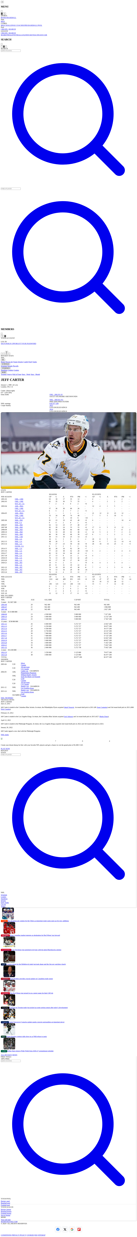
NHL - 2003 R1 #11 (56, 400)
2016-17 (4, 636)
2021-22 (4, 647)
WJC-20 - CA (19, 511)
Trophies (4, 374)
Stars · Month (35, 374)
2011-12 (4, 624)
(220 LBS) (8, 393)
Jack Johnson (68, 716)
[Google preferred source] (72, 1229)
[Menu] (2, 14)
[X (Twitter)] (65, 1229)
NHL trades (5, 735)
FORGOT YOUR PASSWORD (25, 343)
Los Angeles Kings (27, 688)
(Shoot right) (10, 391)
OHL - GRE (19, 499)
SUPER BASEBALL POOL (32, 25)
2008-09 (4, 614)
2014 (51, 409)
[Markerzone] (68, 348)
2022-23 (4, 652)
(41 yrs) (15, 385)
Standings (4, 370)
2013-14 (4, 629)
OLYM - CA (19, 546)
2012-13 (4, 626)
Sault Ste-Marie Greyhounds (30, 677)
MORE (4, 372)
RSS (36, 1235)
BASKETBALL (6, 35)
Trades (34, 362)
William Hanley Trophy (29, 675)
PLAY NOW (5, 749)
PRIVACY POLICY (19, 1235)
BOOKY (4, 18)
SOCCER (43, 35)
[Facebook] (58, 1229)
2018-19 (4, 640)
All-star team (25, 667)
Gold (22, 679)
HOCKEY (30, 35)
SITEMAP (41, 1235)
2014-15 (4, 631)
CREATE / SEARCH (8, 29)
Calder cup (24, 671)
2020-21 (4, 645)
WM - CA (18, 523)
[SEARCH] (68, 186)
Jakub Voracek (69, 707)
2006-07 (4, 607)
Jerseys (9, 374)
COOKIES (30, 1235)
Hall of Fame (16, 374)
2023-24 (4, 655)
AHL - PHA (19, 506)
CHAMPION (34, 671)
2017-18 (4, 638)
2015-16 (4, 633)
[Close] (2, 11)
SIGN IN (4, 343)
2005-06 (4, 605)
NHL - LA (18, 539)
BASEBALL (11, 18)
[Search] (3, 14)
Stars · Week (26, 374)
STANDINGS (6, 368)
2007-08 (4, 609)
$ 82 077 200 (54, 403)
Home (3, 362)
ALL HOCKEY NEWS (9, 1055)
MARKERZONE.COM (9, 1222)
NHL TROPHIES (7, 698)
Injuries (20, 362)
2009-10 (4, 617)
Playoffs (15, 366)
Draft (30, 362)
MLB (3, 21)
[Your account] (5, 14)
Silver (23, 663)
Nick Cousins (5, 709)
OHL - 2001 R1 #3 (56, 394)
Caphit (25, 362)
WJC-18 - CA (19, 504)
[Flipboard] (79, 1229)
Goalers (16, 370)
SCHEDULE (5, 364)
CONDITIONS (6, 1235)
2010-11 (4, 619)
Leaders (10, 370)
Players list (9, 362)
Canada (23, 665)
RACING (37, 35)
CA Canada (25, 669)
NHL (3, 360)
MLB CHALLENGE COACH (11, 25)
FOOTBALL (17, 35)
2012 (51, 405)
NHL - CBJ (19, 537)
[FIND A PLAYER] (68, 325)
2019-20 (4, 643)
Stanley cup (25, 686)
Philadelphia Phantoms (28, 673)
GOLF (24, 35)
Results (9, 366)
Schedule (4, 366)
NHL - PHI (19, 520)
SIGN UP (10, 343)
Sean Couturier (102, 707)
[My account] (9, 354)
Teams (15, 362)
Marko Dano (103, 716)
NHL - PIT (18, 563)
